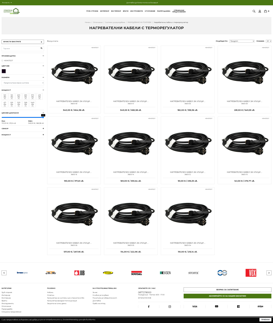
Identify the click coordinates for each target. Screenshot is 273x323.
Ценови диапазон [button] (10, 113)
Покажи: (260, 41)
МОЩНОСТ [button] (6, 90)
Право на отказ (99, 303)
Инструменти (136, 11)
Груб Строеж (92, 11)
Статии (50, 295)
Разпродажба (163, 11)
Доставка (97, 301)
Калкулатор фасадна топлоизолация (62, 301)
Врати (125, 11)
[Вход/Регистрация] (260, 11)
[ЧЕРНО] (4, 71)
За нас (95, 292)
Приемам (265, 320)
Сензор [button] (5, 129)
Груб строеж (7, 292)
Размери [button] (5, 77)
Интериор (104, 11)
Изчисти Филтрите (12, 42)
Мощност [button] (6, 135)
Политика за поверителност (105, 298)
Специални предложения (179, 11)
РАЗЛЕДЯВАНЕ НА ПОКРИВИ (139, 22)
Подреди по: (222, 41)
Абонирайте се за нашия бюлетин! (227, 296)
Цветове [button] (5, 66)
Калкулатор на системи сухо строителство (65, 298)
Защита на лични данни (56, 303)
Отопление (150, 11)
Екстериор (116, 11)
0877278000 (144, 292)
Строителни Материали (12, 11)
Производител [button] (9, 56)
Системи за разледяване (115, 22)
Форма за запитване (227, 290)
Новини (50, 292)
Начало (88, 22)
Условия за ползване (101, 295)
